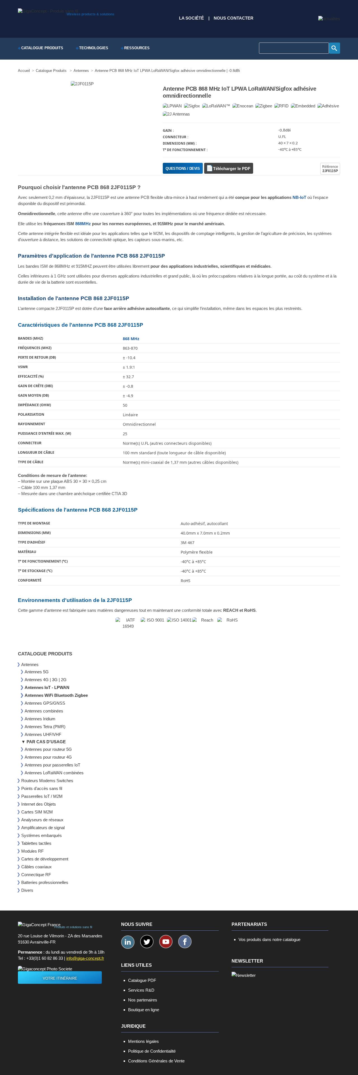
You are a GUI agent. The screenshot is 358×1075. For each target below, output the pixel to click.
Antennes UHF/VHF (43, 734)
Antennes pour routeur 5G (48, 749)
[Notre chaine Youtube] (166, 941)
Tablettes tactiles (36, 843)
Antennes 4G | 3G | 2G (46, 679)
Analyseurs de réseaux (42, 819)
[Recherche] (334, 48)
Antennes (30, 664)
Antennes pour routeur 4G (48, 757)
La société (191, 18)
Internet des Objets (38, 804)
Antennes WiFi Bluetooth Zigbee (56, 695)
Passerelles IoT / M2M (42, 796)
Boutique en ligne (143, 1009)
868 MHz (131, 338)
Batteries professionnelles (44, 882)
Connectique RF (36, 874)
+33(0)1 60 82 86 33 (44, 958)
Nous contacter (233, 18)
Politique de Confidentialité (152, 1051)
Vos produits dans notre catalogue (269, 939)
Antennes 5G (37, 671)
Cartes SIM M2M (37, 812)
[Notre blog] (329, 19)
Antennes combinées (44, 711)
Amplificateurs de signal (43, 827)
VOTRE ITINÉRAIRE (60, 978)
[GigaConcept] (48, 10)
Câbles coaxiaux (36, 866)
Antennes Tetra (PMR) (45, 726)
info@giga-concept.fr (85, 958)
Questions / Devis (183, 168)
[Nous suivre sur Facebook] (185, 941)
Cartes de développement (44, 859)
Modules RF (32, 851)
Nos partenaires (142, 1000)
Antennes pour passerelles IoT (52, 765)
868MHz (83, 224)
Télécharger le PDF (231, 168)
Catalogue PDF (142, 980)
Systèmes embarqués (41, 835)
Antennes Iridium (40, 718)
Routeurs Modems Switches (47, 780)
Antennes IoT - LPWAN (47, 687)
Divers (27, 890)
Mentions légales (143, 1041)
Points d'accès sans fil (41, 788)
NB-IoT (299, 197)
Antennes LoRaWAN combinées (54, 772)
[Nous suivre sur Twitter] (147, 941)
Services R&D (141, 990)
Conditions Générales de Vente (156, 1060)
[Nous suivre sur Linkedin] (128, 942)
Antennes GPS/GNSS (45, 703)
